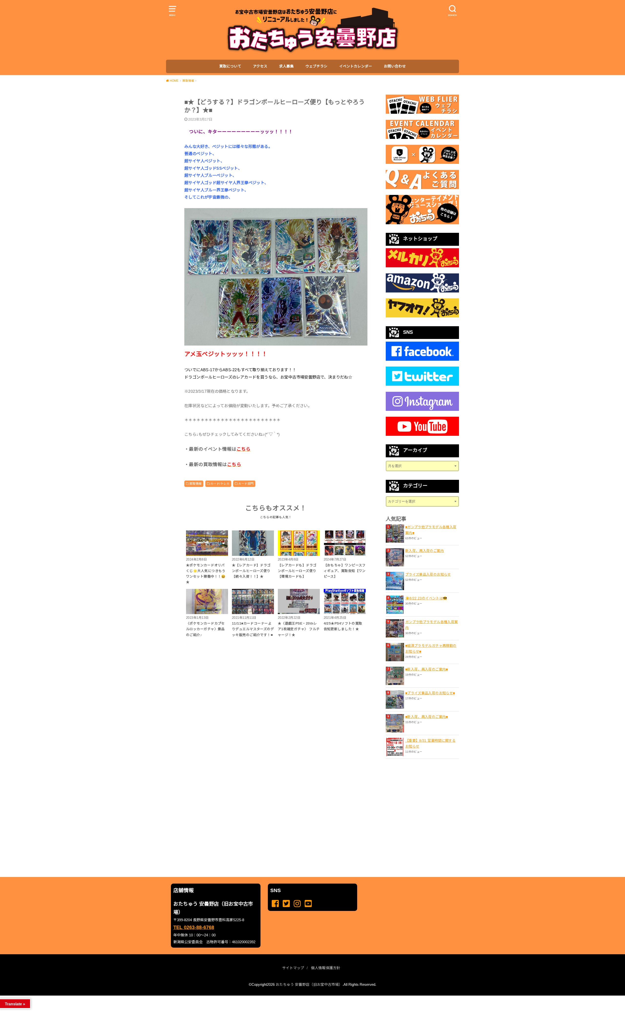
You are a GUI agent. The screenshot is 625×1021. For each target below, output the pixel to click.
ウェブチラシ (316, 66)
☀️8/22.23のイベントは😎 (426, 598)
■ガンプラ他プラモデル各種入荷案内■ (430, 530)
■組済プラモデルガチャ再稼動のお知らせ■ (430, 648)
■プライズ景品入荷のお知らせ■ (430, 693)
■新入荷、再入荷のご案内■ (426, 669)
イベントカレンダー (355, 66)
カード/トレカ (219, 483)
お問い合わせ (395, 66)
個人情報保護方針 (325, 968)
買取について (230, 66)
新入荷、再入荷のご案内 (424, 551)
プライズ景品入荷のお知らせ (428, 574)
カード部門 (245, 483)
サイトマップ (293, 968)
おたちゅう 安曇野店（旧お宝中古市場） (309, 985)
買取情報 (195, 483)
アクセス (260, 66)
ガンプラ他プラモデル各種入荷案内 (431, 625)
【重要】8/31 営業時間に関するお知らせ (430, 743)
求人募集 (286, 66)
